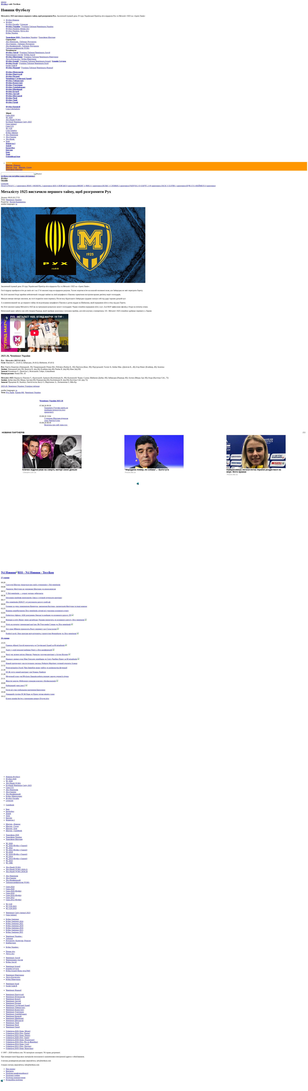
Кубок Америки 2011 (14, 932)
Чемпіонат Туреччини (15, 1012)
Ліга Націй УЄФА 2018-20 (17, 872)
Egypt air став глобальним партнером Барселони (25, 690)
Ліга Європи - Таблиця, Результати (20, 44)
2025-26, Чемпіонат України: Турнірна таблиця (20, 386)
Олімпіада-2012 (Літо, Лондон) (18, 1046)
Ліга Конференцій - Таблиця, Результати (22, 46)
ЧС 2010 (9, 861)
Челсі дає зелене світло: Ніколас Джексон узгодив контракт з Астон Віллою (37, 654)
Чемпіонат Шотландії (14, 1021)
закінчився (13, 186)
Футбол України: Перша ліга (17, 29)
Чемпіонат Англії (13, 958)
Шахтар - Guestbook (14, 831)
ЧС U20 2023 (11, 906)
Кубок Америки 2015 (14, 930)
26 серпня (5, 638)
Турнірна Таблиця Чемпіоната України (37, 27)
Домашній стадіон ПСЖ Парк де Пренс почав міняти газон (30, 694)
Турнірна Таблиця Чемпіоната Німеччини (41, 57)
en (4, 2)
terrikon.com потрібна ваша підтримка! (18, 176)
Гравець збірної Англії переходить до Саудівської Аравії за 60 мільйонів (35, 645)
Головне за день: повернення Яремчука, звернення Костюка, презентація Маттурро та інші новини (46, 606)
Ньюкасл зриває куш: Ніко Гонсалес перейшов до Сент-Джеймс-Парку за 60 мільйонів (41, 659)
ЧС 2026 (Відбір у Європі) (16, 846)
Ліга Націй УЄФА (13, 120)
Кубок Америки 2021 (14, 924)
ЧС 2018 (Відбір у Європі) (16, 854)
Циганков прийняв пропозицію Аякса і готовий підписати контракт (34, 598)
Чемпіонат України (14, 200)
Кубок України (12, 33)
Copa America (11, 130)
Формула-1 (10, 143)
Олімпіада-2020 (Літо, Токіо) (17, 1038)
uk (2, 2)
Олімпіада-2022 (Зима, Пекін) (18, 1035)
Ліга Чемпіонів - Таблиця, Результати (21, 42)
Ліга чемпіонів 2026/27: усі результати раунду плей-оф (28, 602)
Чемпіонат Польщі (13, 1003)
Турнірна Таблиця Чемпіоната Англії (35, 53)
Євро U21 (10, 126)
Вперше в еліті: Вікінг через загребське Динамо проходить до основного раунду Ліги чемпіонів (45, 620)
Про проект (10, 1069)
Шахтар (9, 163)
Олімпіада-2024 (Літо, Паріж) (18, 1033)
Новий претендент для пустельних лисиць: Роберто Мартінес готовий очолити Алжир (41, 663)
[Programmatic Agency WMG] (137, 483)
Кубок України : (12, 947)
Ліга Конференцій (13, 794)
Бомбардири (11, 943)
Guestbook (10, 805)
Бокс (8, 152)
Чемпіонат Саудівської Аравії (18, 1005)
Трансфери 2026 (12, 835)
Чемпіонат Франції (13, 990)
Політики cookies (13, 1075)
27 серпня (5, 578)
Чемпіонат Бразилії (13, 1016)
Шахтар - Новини (13, 165)
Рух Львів (10, 392)
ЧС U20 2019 (11, 908)
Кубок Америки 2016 (14, 928)
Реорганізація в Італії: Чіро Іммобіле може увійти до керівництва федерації (36, 668)
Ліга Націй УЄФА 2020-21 (17, 869)
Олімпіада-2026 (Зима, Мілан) (18, 1031)
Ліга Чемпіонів (12, 135)
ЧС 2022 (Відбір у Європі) (16, 850)
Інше (8, 141)
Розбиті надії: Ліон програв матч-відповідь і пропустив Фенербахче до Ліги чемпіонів (41, 634)
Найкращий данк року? (15, 685)
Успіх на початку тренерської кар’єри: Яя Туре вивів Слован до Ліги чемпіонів (38, 624)
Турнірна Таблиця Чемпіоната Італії (33, 63)
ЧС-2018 (9, 852)
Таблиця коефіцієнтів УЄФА (17, 48)
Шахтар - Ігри (11, 167)
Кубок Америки (12, 919)
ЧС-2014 (9, 856)
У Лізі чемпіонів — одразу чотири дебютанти (24, 593)
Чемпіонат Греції (13, 1027)
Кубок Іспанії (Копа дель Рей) (18, 971)
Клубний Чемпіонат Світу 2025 (19, 122)
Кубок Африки (12, 133)
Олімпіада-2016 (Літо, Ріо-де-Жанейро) (22, 1042)
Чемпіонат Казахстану (15, 1010)
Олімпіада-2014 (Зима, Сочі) (17, 1044)
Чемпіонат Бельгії (13, 999)
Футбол (4, 4)
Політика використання (15, 1078)
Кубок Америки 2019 (14, 926)
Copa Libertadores (13, 109)
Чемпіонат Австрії (13, 1001)
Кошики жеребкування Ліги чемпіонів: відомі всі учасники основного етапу (37, 611)
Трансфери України (29, 37)
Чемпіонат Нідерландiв (15, 997)
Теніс (8, 154)
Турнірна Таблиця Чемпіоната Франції (37, 68)
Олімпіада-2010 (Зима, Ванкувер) (19, 1048)
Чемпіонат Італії (12, 984)
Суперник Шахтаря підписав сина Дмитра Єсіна (56, 419)
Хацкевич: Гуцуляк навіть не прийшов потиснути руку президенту (56, 410)
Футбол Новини (12, 20)
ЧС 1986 (9, 863)
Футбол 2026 (11, 779)
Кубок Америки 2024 (14, 921)
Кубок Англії (29, 55)
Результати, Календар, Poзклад (18, 941)
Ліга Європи (11, 137)
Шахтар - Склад (25, 167)
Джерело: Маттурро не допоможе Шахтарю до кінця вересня (31, 589)
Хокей (8, 146)
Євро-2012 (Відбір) (13, 900)
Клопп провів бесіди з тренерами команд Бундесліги (27, 698)
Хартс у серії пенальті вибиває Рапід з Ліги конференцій (29, 650)
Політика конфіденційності (17, 1073)
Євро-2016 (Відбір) (13, 895)
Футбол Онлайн (12, 24)
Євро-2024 (10, 115)
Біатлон (9, 150)
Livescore (24, 24)
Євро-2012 (10, 898)
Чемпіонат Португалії (15, 995)
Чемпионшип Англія (14, 55)
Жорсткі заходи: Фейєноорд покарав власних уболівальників (31, 681)
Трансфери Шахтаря (47, 37)
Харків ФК (19, 392)
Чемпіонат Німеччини (15, 975)
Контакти (10, 1071)
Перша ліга (10, 951)
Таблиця (9, 938)
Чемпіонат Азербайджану (16, 1014)
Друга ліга (10, 954)
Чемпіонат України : (14, 936)
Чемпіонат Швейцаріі (14, 1018)
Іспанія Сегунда (12, 969)
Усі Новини (8, 572)
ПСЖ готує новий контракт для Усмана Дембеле (26, 672)
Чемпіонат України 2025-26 (51, 401)
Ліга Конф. (10, 139)
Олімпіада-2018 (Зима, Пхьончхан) (20, 1040)
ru (5, 2)
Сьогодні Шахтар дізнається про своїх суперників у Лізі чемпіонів (33, 585)
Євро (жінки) (11, 124)
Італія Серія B (11, 66)
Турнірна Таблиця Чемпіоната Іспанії (35, 61)
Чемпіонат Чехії (12, 1025)
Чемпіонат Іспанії (13, 966)
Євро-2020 (10, 889)
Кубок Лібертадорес (14, 796)
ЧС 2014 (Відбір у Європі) (16, 859)
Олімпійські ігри (13, 156)
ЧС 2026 (9, 117)
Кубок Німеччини (29, 59)
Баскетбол (10, 148)
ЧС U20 (9, 128)
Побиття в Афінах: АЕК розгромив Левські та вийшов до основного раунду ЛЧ (38, 615)
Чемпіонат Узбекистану (15, 1008)
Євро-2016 (10, 893)
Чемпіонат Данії (12, 1023)
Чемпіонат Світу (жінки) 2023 (18, 913)
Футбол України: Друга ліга (17, 31)
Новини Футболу (13, 777)
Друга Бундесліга (13, 59)
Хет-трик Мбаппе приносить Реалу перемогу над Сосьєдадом (31, 629)
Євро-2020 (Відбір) (13, 891)
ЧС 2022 (9, 848)
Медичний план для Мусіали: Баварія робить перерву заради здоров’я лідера (37, 676)
